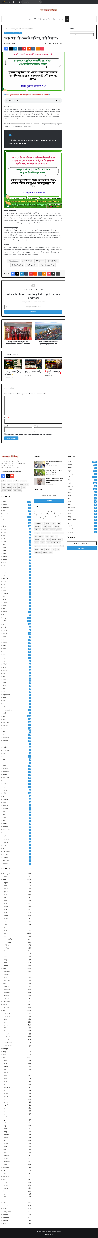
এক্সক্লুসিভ (5, 505)
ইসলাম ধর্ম (13, 29)
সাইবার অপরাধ (6, 514)
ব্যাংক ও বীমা (5, 796)
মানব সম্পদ (5, 802)
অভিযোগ (9, 481)
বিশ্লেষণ (4, 787)
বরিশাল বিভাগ (6, 744)
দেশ (3, 624)
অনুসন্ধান (5, 643)
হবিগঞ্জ (4, 566)
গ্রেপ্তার (14, 484)
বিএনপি (14, 487)
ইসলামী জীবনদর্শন (28, 261)
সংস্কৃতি (58, 19)
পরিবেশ (4, 728)
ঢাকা (3, 523)
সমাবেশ (4, 685)
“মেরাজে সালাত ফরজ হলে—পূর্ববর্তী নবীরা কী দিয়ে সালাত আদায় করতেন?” (33, 372)
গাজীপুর (4, 541)
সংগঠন (4, 646)
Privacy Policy (49, 1234)
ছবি (3, 762)
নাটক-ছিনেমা (5, 827)
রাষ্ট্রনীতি (39, 19)
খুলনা (4, 575)
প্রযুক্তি (4, 676)
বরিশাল (4, 529)
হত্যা (15, 490)
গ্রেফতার (21, 484)
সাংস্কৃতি (4, 824)
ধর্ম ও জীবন (14, 33)
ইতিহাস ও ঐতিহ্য (6, 851)
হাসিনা (19, 490)
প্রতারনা (4, 649)
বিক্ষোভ (4, 691)
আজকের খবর (23, 481)
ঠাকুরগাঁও (5, 596)
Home (7, 29)
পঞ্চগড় (4, 544)
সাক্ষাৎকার (5, 790)
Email (6, 426)
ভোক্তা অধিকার (6, 860)
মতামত (4, 781)
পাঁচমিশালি (5, 664)
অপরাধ (62, 19)
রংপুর (4, 538)
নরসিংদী (4, 713)
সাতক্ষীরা (4, 587)
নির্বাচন (4, 652)
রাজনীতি (34, 19)
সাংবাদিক (4, 490)
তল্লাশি (4, 679)
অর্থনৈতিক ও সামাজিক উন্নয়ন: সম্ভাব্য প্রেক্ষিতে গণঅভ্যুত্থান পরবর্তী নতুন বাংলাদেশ (54, 481)
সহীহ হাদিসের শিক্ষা (18, 265)
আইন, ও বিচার (6, 778)
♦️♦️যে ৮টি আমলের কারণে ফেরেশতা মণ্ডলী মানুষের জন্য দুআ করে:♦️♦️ (53, 372)
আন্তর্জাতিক (5, 768)
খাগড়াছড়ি (5, 602)
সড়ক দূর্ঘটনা (5, 842)
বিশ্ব (49, 19)
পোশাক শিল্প (5, 805)
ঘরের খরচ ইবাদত (53, 261)
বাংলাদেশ (45, 19)
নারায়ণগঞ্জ (5, 557)
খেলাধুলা (4, 821)
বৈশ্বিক (4, 636)
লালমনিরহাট (5, 593)
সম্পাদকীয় (5, 784)
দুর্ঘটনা (4, 731)
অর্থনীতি (53, 19)
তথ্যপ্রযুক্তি (5, 863)
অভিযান (3, 481)
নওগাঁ (4, 707)
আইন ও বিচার (6, 722)
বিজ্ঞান (4, 701)
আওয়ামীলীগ (16, 481)
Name (6, 418)
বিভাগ (4, 734)
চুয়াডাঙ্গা (4, 590)
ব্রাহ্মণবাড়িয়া (5, 578)
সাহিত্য (4, 704)
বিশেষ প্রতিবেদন (6, 839)
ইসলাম (66, 19)
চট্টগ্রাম (26, 484)
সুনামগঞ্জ (4, 572)
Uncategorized (7, 710)
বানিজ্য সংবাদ (6, 799)
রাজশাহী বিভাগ (6, 750)
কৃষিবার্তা (4, 667)
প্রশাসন (4, 719)
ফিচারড (4, 845)
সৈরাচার (9, 490)
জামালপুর (4, 599)
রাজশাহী (4, 553)
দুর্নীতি (3, 487)
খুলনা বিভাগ (5, 747)
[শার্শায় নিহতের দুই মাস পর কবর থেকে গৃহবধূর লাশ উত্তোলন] (39, 472)
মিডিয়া (4, 756)
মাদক (24, 487)
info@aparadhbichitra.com (13, 471)
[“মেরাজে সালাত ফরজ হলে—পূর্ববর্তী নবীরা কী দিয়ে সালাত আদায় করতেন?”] (33, 364)
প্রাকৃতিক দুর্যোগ (6, 695)
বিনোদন (4, 817)
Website (36, 426)
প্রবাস (4, 814)
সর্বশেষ (29, 19)
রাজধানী (4, 627)
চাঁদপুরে (4, 550)
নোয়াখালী (5, 569)
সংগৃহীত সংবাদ (6, 771)
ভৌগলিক (5, 633)
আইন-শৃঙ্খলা (6, 725)
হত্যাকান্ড (5, 670)
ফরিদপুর (4, 848)
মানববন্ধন (5, 661)
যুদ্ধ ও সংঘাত (5, 854)
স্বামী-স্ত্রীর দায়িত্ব (32, 265)
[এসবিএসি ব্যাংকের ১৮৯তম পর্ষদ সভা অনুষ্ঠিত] (39, 464)
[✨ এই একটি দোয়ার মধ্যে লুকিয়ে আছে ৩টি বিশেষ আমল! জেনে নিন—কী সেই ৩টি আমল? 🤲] (13, 364)
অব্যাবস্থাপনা (6, 508)
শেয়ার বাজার (5, 808)
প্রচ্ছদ (4, 688)
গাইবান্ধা (5, 532)
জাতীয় (4, 716)
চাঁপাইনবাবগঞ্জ (6, 581)
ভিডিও (4, 759)
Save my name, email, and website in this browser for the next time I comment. (29, 434)
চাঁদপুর (4, 584)
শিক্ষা (20, 33)
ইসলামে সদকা (40, 261)
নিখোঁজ (4, 698)
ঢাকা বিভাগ (5, 741)
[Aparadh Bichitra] (49, 10)
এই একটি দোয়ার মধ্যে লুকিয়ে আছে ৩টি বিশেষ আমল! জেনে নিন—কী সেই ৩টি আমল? (12, 373)
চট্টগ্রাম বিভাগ (6, 737)
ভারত (19, 487)
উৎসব (4, 833)
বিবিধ (4, 753)
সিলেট (4, 535)
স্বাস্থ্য (4, 658)
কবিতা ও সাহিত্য (6, 830)
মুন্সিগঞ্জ (4, 606)
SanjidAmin (14, 261)
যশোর (4, 609)
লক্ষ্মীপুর (4, 563)
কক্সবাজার (5, 560)
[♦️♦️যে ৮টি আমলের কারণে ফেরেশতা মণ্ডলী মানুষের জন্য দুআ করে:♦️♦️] (53, 364)
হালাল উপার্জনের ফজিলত (48, 265)
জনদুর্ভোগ (5, 630)
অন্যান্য (4, 618)
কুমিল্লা (9, 484)
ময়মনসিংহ (5, 547)
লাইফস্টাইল (5, 857)
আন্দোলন (4, 682)
